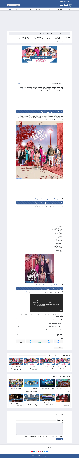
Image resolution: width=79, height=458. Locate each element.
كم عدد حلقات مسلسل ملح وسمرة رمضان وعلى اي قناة (46, 198)
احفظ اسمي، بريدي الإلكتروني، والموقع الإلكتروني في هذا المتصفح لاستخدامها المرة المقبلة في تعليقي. (43, 436)
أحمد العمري (64, 41)
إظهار (19, 83)
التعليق (61, 422)
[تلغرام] (36, 452)
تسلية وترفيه (57, 376)
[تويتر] (45, 452)
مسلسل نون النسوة (58, 347)
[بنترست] (32, 452)
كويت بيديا (24, 88)
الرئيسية (67, 33)
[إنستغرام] (41, 452)
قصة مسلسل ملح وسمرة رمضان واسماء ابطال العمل (47, 284)
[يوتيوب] (38, 452)
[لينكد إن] (34, 452)
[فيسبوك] (47, 452)
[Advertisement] (39, 20)
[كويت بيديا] (66, 5)
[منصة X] (43, 452)
